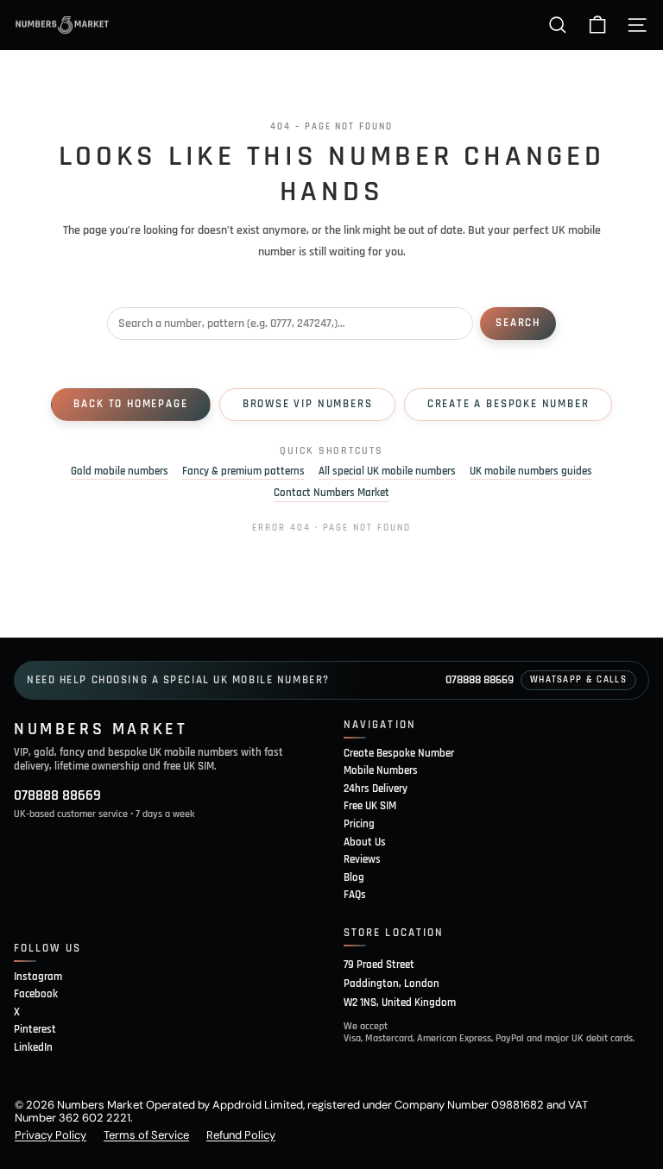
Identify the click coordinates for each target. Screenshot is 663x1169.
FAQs (355, 895)
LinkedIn (33, 1047)
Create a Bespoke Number (508, 404)
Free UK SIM (370, 806)
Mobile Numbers (381, 770)
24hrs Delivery (375, 788)
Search (518, 323)
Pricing (359, 824)
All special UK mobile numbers (387, 471)
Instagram (38, 977)
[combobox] (290, 323)
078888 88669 (479, 680)
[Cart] (597, 25)
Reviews (362, 859)
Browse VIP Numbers (308, 404)
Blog (354, 877)
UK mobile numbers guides (531, 471)
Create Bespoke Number (399, 753)
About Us (365, 842)
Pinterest (35, 1029)
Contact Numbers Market (331, 493)
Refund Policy (240, 1135)
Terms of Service (146, 1135)
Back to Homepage (130, 404)
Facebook (36, 994)
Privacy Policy (50, 1135)
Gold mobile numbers (119, 471)
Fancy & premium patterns (243, 471)
